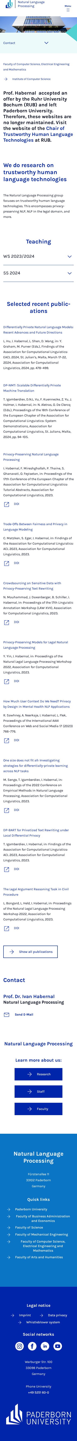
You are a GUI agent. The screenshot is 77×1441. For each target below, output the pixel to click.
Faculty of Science (29, 1227)
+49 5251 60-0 (38, 1392)
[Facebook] (32, 1346)
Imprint (25, 1315)
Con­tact (9, 43)
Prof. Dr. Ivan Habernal (29, 996)
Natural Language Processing (31, 4)
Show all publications (36, 952)
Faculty (42, 1109)
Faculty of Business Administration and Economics (43, 1218)
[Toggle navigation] (46, 43)
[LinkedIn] (45, 1346)
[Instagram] (19, 1346)
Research (44, 1074)
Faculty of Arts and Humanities (39, 1257)
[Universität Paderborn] (38, 1414)
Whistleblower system (43, 1322)
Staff (41, 1091)
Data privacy (57, 1315)
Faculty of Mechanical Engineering (41, 1234)
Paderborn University (31, 1209)
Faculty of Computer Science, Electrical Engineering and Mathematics (43, 1245)
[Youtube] (57, 1346)
